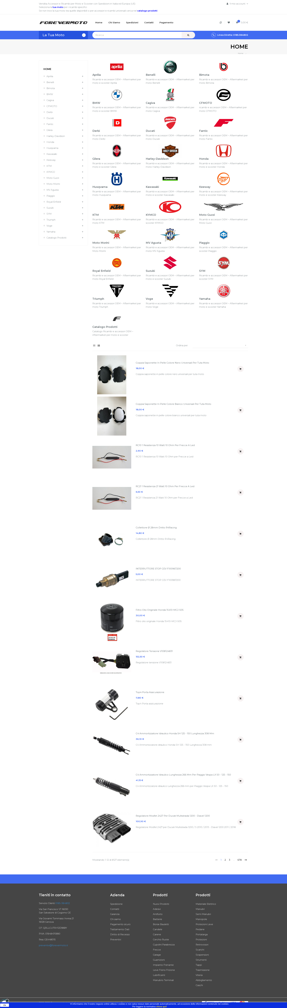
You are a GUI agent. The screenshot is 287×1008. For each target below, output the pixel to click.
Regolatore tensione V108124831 (154, 651)
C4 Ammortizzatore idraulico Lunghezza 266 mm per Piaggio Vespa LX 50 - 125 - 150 (183, 774)
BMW (49, 94)
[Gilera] (116, 150)
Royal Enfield (53, 201)
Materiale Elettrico (206, 904)
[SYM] (223, 262)
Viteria (199, 975)
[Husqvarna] (116, 178)
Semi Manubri (203, 914)
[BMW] (116, 94)
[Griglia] (94, 345)
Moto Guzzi (52, 177)
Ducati (50, 118)
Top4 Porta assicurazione (150, 692)
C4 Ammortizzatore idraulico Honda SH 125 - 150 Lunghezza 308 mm (175, 733)
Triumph (50, 219)
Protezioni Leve (204, 924)
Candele (157, 929)
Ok (4, 1005)
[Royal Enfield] (116, 262)
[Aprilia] (116, 66)
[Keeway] (223, 178)
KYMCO (50, 171)
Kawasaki (51, 154)
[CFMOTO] (223, 94)
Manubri (200, 909)
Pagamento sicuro (120, 924)
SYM (49, 213)
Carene (157, 934)
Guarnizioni (159, 959)
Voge (49, 225)
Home (47, 69)
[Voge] (170, 290)
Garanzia (114, 914)
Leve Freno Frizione (164, 970)
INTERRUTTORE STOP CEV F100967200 (158, 568)
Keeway (51, 160)
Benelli (50, 82)
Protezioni (201, 939)
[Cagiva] (170, 94)
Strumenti (201, 959)
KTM (49, 166)
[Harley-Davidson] (170, 150)
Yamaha (50, 231)
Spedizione (116, 904)
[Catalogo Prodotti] (116, 318)
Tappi (199, 964)
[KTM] (116, 206)
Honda (50, 142)
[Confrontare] (221, 22)
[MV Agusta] (170, 234)
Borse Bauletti (161, 924)
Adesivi (157, 909)
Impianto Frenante (163, 964)
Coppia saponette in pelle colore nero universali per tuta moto (172, 362)
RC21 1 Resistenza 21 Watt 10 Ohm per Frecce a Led (165, 486)
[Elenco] (99, 345)
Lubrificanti (159, 975)
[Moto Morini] (116, 234)
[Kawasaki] (170, 178)
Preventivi (115, 939)
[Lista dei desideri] (229, 22)
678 (240, 859)
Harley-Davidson (55, 136)
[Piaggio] (223, 234)
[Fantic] (223, 122)
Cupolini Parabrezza (164, 944)
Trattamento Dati (119, 929)
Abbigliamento (204, 980)
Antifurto (157, 914)
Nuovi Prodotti (161, 904)
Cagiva (50, 100)
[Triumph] (116, 290)
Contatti (114, 909)
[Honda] (223, 150)
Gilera (49, 130)
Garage (157, 954)
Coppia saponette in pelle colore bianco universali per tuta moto (173, 404)
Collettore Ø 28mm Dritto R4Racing (156, 527)
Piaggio (50, 195)
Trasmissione (203, 970)
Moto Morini (53, 183)
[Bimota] (223, 66)
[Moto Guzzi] (223, 206)
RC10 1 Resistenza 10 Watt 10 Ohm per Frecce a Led (165, 445)
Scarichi (200, 949)
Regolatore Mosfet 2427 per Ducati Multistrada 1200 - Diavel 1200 (173, 815)
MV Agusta (52, 189)
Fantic (49, 124)
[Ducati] (170, 122)
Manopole (201, 919)
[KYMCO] (170, 206)
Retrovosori (202, 944)
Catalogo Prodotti (56, 237)
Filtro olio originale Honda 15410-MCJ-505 (160, 609)
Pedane (200, 929)
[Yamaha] (223, 290)
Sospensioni (202, 954)
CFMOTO (51, 106)
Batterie (157, 919)
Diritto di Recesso (120, 934)
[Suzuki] (170, 262)
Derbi (49, 112)
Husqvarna (52, 148)
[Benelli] (170, 66)
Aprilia (49, 76)
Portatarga (202, 934)
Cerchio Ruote (161, 939)
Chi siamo (115, 919)
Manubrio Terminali (163, 980)
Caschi (199, 985)
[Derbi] (116, 122)
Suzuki (50, 207)
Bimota (50, 88)
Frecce (157, 949)
